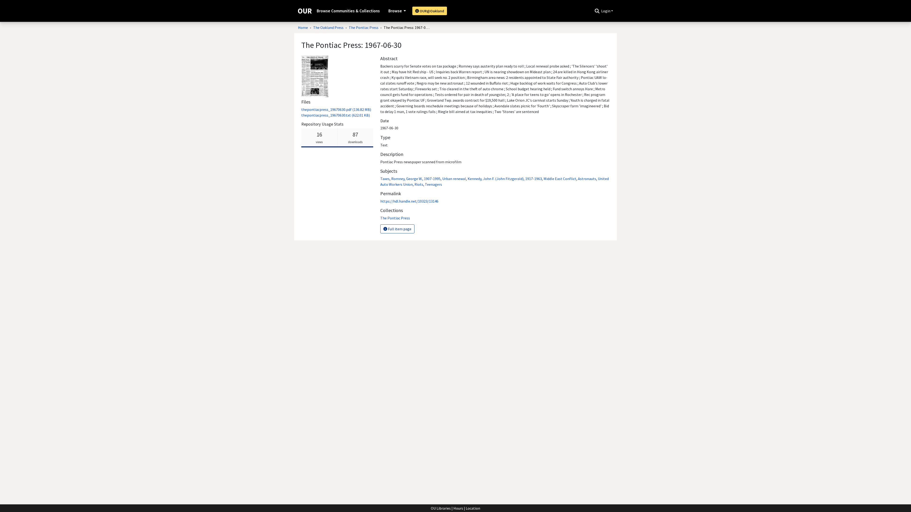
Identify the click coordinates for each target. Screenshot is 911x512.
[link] (336, 109)
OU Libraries (441, 508)
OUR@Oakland (431, 11)
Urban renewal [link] (454, 178)
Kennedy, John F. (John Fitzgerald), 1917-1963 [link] (505, 178)
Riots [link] (418, 184)
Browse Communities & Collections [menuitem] (348, 11)
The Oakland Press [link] (328, 27)
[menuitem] (397, 11)
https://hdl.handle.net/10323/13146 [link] (409, 201)
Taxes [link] (385, 178)
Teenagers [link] (433, 184)
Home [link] (303, 27)
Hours (458, 508)
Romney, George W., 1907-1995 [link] (416, 178)
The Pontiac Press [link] (363, 27)
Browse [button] (395, 11)
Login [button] (606, 11)
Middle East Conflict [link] (560, 178)
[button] (597, 11)
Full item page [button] (399, 229)
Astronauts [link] (587, 178)
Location (473, 508)
